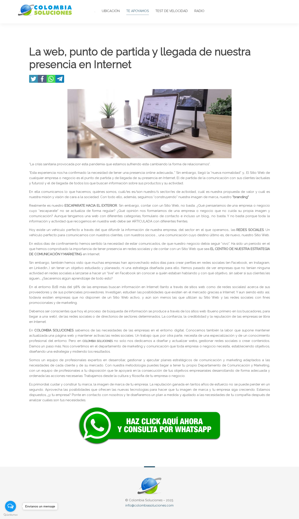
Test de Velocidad (171, 11)
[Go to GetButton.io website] (11, 514)
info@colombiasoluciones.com (149, 505)
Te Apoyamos (137, 11)
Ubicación (111, 11)
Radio (199, 11)
